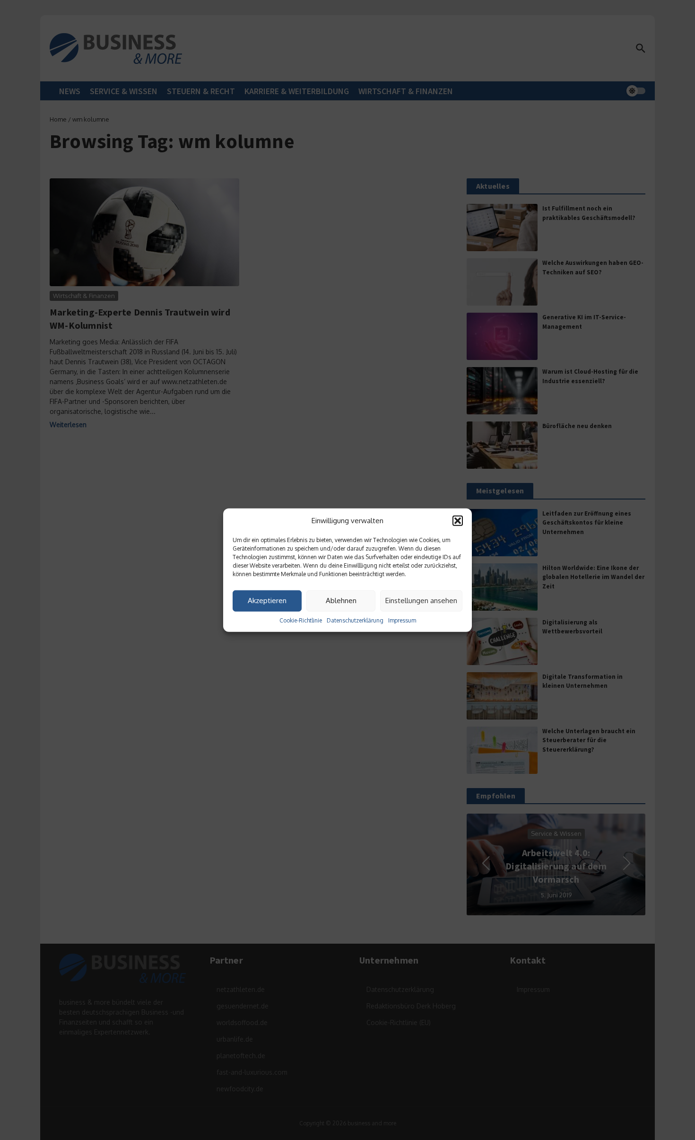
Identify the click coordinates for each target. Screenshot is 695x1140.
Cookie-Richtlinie (300, 619)
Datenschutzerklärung (355, 619)
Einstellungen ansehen (421, 600)
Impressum (402, 619)
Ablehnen (341, 600)
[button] (457, 521)
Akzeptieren (267, 600)
